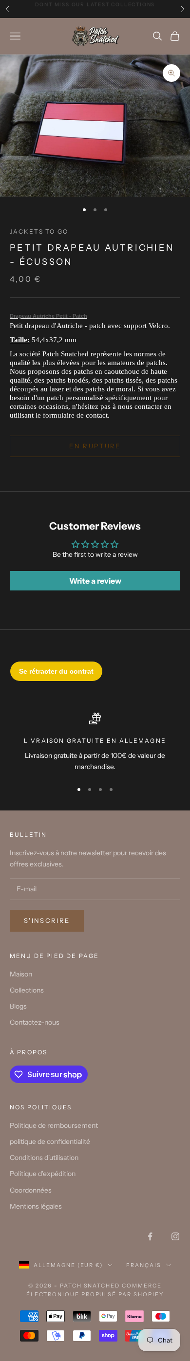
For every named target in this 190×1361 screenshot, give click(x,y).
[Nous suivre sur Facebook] (150, 1236)
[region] (95, 742)
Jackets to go (39, 231)
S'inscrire (47, 920)
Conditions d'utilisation (44, 1157)
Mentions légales (36, 1206)
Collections (27, 990)
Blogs (18, 1006)
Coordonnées (31, 1190)
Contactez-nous (34, 1022)
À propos (28, 1052)
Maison (21, 974)
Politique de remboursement (54, 1125)
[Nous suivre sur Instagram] (175, 1236)
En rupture (94, 446)
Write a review (95, 581)
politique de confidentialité (50, 1141)
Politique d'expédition (43, 1173)
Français (143, 1265)
